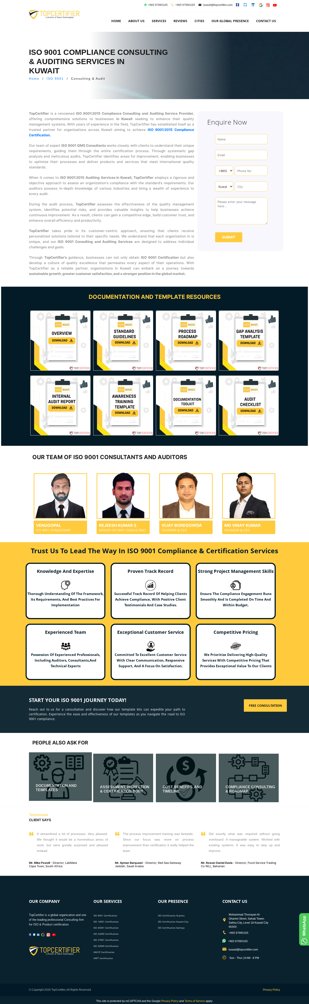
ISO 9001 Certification (105, 915)
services (159, 21)
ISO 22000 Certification (106, 933)
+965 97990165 (158, 5)
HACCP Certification (103, 952)
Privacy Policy (271, 989)
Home (116, 21)
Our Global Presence (230, 21)
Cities (199, 21)
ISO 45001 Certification (106, 927)
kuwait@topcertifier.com (218, 5)
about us (136, 21)
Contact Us (266, 21)
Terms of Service (195, 1001)
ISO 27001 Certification (106, 939)
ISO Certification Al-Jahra (171, 915)
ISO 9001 (55, 78)
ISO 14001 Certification (106, 921)
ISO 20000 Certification (106, 946)
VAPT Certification (103, 958)
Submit (228, 237)
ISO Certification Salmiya (171, 927)
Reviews (180, 21)
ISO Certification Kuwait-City (173, 921)
